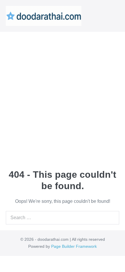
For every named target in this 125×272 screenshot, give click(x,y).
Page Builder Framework (74, 246)
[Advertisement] (62, 97)
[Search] (113, 218)
